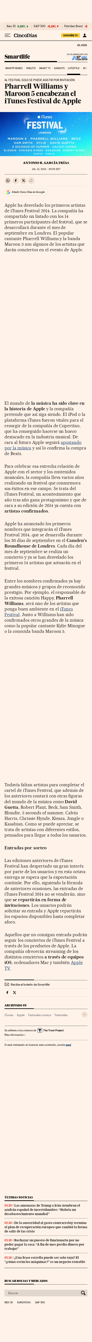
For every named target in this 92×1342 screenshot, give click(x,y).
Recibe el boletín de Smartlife (30, 984)
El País (82, 45)
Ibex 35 (11, 26)
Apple (21, 1015)
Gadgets (59, 68)
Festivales (61, 1015)
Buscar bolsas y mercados (26, 1281)
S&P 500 (39, 26)
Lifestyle (73, 68)
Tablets (31, 68)
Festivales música (39, 1015)
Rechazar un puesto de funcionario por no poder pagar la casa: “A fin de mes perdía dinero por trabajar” (44, 1244)
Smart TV (45, 68)
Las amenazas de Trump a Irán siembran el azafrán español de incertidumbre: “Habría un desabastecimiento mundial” (42, 1209)
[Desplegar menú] (7, 35)
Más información (14, 1034)
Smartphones (13, 68)
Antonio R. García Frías (46, 163)
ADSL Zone (77, 57)
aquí (68, 1044)
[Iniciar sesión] (85, 35)
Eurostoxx (24, 1302)
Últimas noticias (19, 1197)
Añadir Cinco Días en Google (28, 192)
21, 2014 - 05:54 (46, 169)
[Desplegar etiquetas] (85, 1014)
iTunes (8, 1015)
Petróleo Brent (73, 26)
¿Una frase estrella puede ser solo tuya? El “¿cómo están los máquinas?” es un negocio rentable (44, 1260)
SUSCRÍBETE (70, 35)
